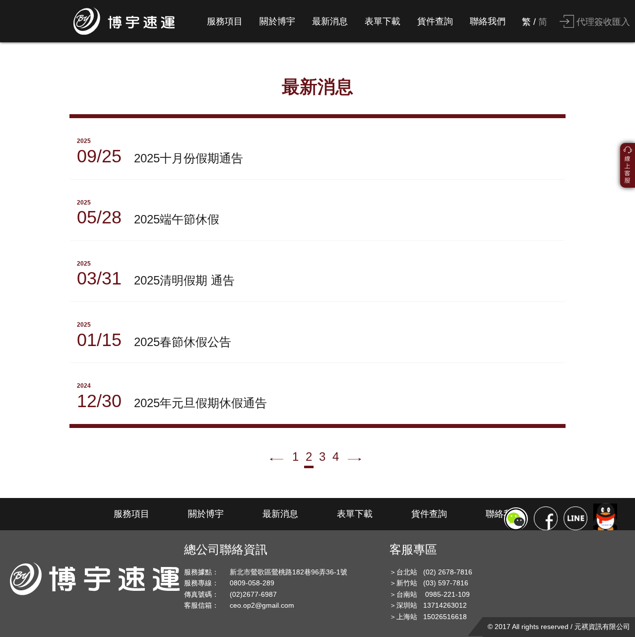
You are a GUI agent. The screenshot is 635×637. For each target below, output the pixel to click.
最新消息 (330, 21)
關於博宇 (277, 21)
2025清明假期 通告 (156, 274)
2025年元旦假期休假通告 (172, 396)
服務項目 (225, 21)
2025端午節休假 (148, 213)
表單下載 (382, 21)
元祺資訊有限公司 (602, 627)
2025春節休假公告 (154, 335)
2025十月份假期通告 (160, 152)
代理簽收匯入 (602, 22)
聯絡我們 (488, 21)
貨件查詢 (435, 21)
